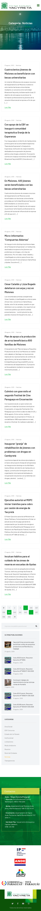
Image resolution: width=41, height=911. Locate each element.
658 (4, 617)
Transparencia (10, 761)
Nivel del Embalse (11, 753)
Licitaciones (9, 742)
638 (4, 612)
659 (9, 617)
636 (31, 608)
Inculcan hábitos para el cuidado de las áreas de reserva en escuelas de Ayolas (20, 560)
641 (20, 612)
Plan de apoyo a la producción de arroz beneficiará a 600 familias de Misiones (20, 340)
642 (25, 612)
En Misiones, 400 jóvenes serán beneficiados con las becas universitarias (19, 184)
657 (36, 612)
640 (14, 612)
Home (13, 27)
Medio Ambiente (10, 745)
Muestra (7, 749)
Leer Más (8, 107)
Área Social (8, 727)
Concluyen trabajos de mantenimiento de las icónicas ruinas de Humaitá (23, 682)
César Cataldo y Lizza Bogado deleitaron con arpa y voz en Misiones (20, 288)
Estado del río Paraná (12, 734)
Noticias (20, 27)
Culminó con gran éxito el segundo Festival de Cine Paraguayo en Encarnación (19, 395)
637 (36, 608)
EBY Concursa (9, 730)
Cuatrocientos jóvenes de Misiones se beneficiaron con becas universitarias (20, 73)
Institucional (9, 738)
